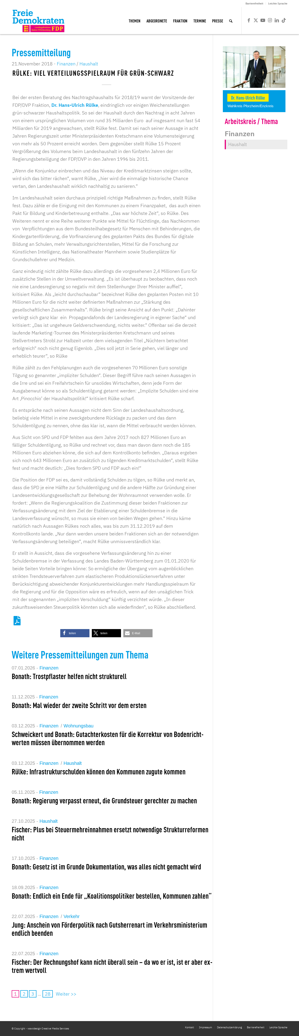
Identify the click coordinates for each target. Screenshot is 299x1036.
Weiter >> (66, 994)
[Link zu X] (255, 20)
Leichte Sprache (277, 3)
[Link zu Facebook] (248, 20)
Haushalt (88, 64)
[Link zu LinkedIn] (276, 20)
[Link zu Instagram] (269, 20)
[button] (74, 633)
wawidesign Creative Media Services (48, 1028)
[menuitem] (254, 3)
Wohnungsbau (78, 725)
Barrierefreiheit (254, 3)
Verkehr (72, 916)
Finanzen (66, 64)
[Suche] (230, 20)
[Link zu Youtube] (262, 20)
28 (47, 994)
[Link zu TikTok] (283, 20)
